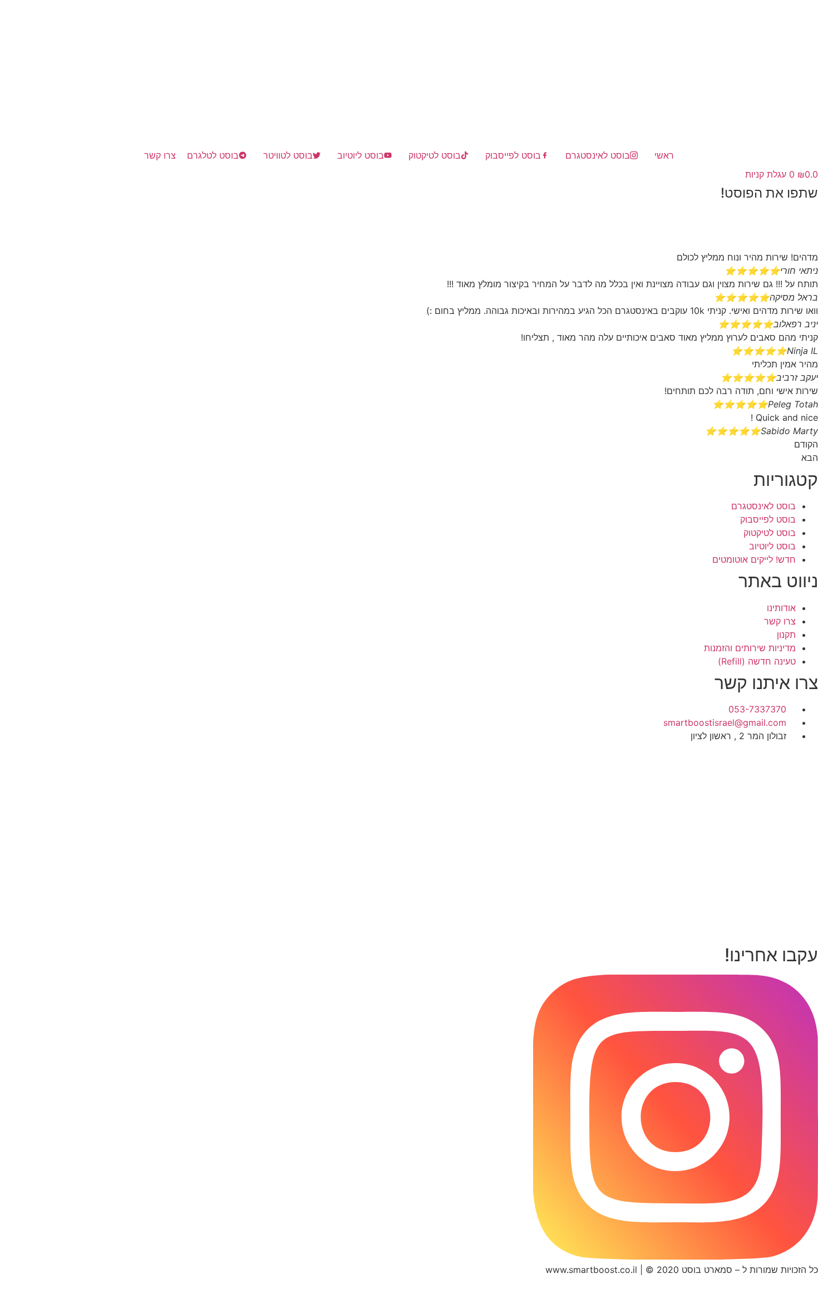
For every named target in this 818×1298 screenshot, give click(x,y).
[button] (409, 217)
